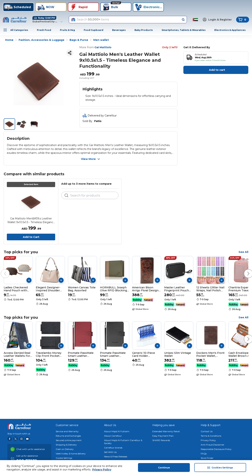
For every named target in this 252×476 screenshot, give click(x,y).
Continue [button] (164, 467)
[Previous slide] (1, 270)
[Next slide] (244, 270)
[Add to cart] (29, 280)
